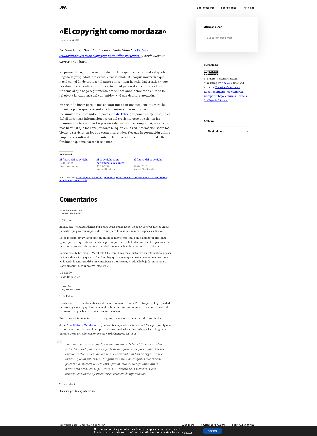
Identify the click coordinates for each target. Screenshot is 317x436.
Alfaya (62, 286)
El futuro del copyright (73, 159)
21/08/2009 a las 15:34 (69, 289)
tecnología (80, 180)
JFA (62, 7)
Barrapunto (83, 177)
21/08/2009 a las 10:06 (69, 213)
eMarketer (121, 114)
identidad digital (126, 177)
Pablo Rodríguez (68, 210)
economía (109, 177)
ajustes (188, 432)
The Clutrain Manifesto (81, 325)
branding (97, 177)
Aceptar (212, 430)
